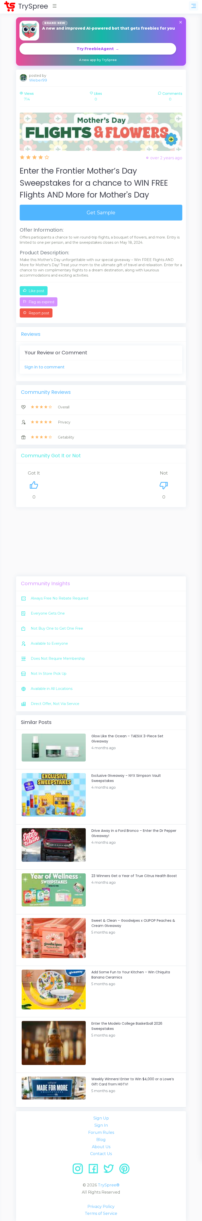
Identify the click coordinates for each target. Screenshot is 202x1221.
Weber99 (38, 80)
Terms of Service (101, 1213)
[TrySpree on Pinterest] (124, 1170)
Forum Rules (101, 1132)
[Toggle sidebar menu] (193, 6)
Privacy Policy (101, 1206)
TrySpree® (108, 1185)
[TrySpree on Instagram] (79, 1170)
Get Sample (101, 213)
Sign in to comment (44, 367)
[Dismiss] (180, 22)
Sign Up (101, 1118)
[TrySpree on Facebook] (95, 1170)
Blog (101, 1139)
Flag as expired (41, 302)
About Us (101, 1146)
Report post (38, 313)
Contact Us (101, 1153)
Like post (36, 291)
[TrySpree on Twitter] (110, 1170)
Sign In (101, 1125)
